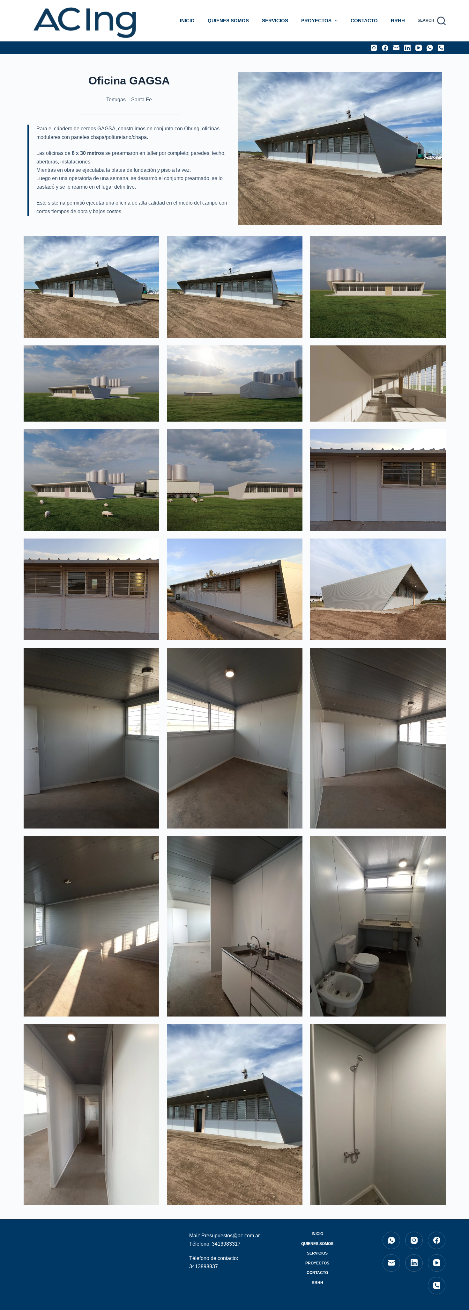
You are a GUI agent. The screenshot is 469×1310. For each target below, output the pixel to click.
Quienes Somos (228, 20)
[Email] (396, 48)
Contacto (364, 20)
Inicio (187, 20)
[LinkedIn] (407, 48)
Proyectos (316, 20)
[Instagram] (374, 48)
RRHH (398, 20)
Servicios (275, 20)
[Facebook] (385, 48)
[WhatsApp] (430, 48)
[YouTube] (418, 48)
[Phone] (441, 48)
